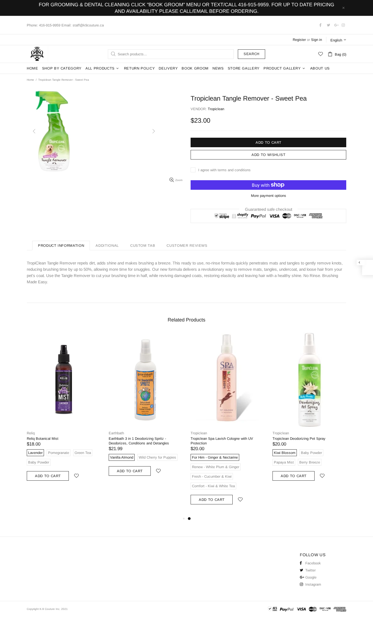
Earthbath (116, 433)
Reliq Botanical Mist (42, 439)
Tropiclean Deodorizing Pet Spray (299, 439)
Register (299, 40)
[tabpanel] (227, 424)
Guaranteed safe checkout (268, 209)
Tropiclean (199, 433)
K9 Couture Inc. (37, 54)
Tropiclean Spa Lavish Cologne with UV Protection (222, 441)
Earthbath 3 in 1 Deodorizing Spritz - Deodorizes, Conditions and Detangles (139, 441)
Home (30, 79)
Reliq (31, 433)
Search (251, 54)
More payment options (268, 196)
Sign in (316, 40)
